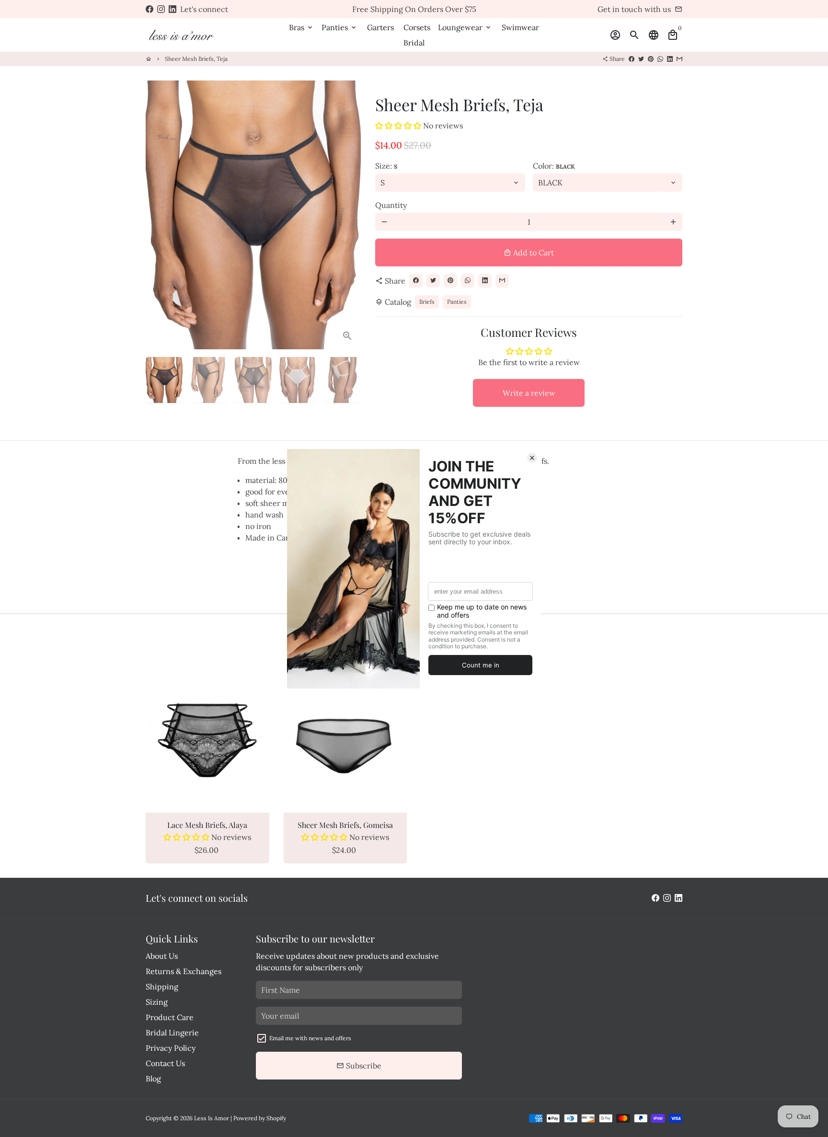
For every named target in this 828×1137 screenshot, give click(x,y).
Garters (380, 27)
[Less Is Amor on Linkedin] (172, 9)
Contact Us (165, 1063)
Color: (554, 166)
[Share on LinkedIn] (670, 58)
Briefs (427, 301)
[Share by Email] (679, 58)
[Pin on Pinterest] (651, 58)
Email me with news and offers (310, 1038)
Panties (339, 27)
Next (348, 215)
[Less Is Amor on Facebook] (149, 9)
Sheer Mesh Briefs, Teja (196, 58)
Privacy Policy (171, 1048)
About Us (162, 956)
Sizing (157, 1002)
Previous (159, 215)
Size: (386, 166)
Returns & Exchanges (183, 971)
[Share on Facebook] (631, 58)
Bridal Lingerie (172, 1032)
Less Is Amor (211, 1118)
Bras (301, 27)
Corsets (416, 27)
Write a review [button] (529, 393)
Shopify (276, 1118)
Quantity (391, 205)
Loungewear (465, 27)
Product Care (170, 1017)
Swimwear (520, 27)
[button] (399, 125)
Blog (153, 1078)
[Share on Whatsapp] (660, 58)
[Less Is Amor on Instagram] (161, 9)
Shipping (162, 986)
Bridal (414, 42)
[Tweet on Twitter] (641, 58)
